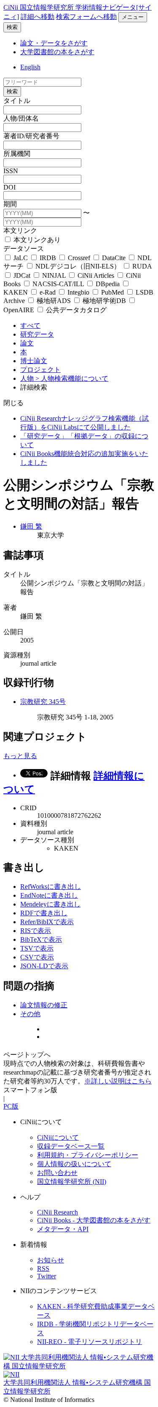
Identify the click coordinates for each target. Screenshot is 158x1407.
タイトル (16, 100)
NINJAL (53, 275)
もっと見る (20, 755)
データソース (23, 248)
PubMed (112, 292)
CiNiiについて (58, 1137)
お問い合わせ (57, 1172)
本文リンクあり (36, 239)
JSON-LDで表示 (44, 966)
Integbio (78, 292)
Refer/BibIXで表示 (47, 921)
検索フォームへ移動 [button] (86, 16)
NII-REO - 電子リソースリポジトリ (89, 1341)
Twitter (46, 1276)
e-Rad (47, 292)
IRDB (48, 257)
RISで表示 (35, 930)
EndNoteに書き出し (49, 895)
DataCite (113, 257)
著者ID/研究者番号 (31, 136)
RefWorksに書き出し (50, 886)
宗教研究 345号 (43, 701)
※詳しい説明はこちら (118, 1081)
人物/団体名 (21, 118)
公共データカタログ (75, 310)
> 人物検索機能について (71, 378)
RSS (43, 1268)
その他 (30, 1013)
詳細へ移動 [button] (37, 16)
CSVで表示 (37, 957)
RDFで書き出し (43, 913)
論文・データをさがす (54, 43)
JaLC (20, 257)
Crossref (79, 257)
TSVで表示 (37, 948)
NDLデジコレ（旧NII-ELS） (78, 266)
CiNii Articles (96, 275)
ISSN (10, 170)
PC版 (11, 1106)
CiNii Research (57, 1212)
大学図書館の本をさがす (57, 51)
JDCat (22, 275)
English (30, 67)
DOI (9, 187)
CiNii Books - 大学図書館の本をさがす (93, 1220)
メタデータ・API (62, 1229)
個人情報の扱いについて (74, 1163)
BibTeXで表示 (41, 939)
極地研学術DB (104, 300)
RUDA (141, 266)
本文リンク (20, 230)
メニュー (133, 17)
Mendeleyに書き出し (50, 904)
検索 (12, 27)
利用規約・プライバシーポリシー (87, 1155)
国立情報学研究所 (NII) (71, 1181)
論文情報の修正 (43, 1005)
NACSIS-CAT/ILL (58, 283)
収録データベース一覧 (70, 1146)
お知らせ (50, 1260)
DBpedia (107, 283)
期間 (10, 204)
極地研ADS (53, 300)
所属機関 (16, 153)
